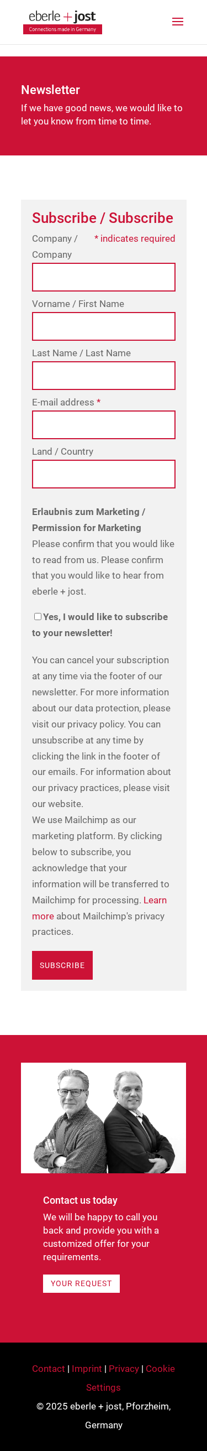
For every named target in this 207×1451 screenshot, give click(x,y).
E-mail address (66, 402)
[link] (63, 21)
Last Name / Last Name (81, 352)
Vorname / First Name (78, 303)
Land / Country (62, 451)
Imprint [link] (87, 1368)
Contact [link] (48, 1368)
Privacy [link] (124, 1368)
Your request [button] (81, 1283)
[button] (178, 28)
